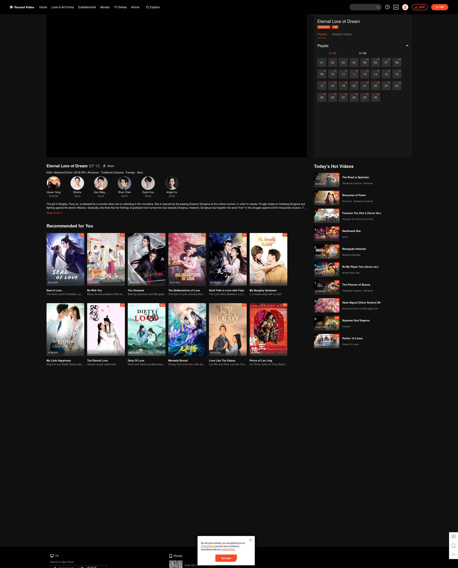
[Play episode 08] (397, 62)
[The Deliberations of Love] (187, 259)
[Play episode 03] (343, 62)
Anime (135, 7)
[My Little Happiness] (65, 329)
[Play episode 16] (397, 74)
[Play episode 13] (364, 74)
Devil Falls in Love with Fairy (226, 290)
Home (43, 7)
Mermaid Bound (178, 360)
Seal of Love (54, 290)
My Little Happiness (59, 360)
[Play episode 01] (321, 62)
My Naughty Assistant (263, 290)
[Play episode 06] (375, 62)
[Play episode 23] (386, 85)
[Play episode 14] (375, 74)
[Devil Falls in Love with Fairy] (228, 259)
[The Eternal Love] (106, 329)
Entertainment (87, 7)
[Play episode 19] (343, 85)
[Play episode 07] (386, 62)
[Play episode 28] (354, 97)
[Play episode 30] (375, 97)
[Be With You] (106, 259)
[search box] (378, 7)
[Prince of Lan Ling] (268, 329)
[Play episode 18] (332, 85)
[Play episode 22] (375, 85)
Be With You (94, 290)
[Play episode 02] (332, 62)
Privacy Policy (208, 546)
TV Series (120, 7)
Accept (226, 558)
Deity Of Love (136, 360)
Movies (104, 7)
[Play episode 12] (354, 74)
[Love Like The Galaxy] (228, 329)
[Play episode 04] (354, 62)
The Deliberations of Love (184, 290)
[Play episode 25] (321, 97)
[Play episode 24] (397, 85)
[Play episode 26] (332, 97)
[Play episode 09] (321, 74)
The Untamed (136, 290)
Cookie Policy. (228, 549)
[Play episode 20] (354, 85)
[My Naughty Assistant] (268, 259)
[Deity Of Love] (146, 329)
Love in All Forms (63, 7)
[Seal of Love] (65, 259)
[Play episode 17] (321, 85)
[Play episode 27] (343, 97)
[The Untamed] (146, 259)
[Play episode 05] (364, 62)
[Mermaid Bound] (187, 329)
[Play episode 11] (343, 74)
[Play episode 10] (332, 74)
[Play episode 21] (364, 85)
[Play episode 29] (364, 97)
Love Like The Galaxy (222, 360)
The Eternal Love (97, 360)
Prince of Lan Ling (261, 360)
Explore (155, 7)
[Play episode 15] (386, 74)
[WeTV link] (22, 7)
